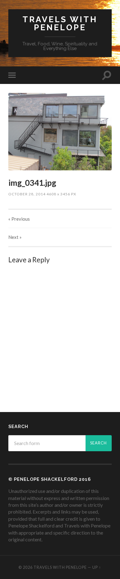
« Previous (19, 219)
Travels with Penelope (60, 23)
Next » (15, 237)
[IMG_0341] (59, 132)
